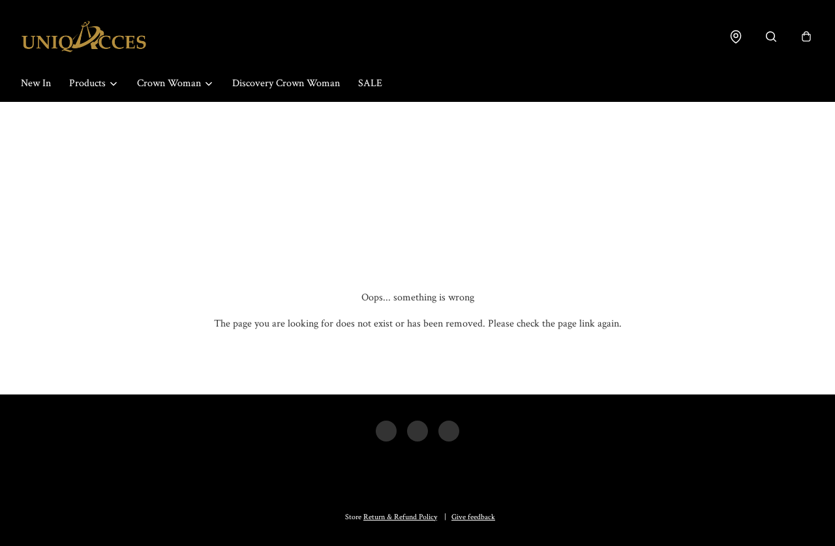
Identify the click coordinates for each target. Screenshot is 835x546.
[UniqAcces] (84, 36)
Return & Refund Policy (400, 517)
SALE (370, 83)
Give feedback (473, 517)
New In (36, 83)
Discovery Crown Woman (286, 83)
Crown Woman (169, 83)
